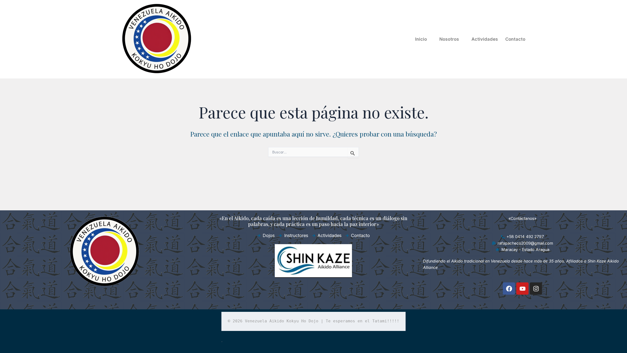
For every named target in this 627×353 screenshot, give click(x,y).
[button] (423, 39)
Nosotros (449, 39)
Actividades (484, 39)
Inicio (421, 39)
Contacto (515, 39)
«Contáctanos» (522, 218)
